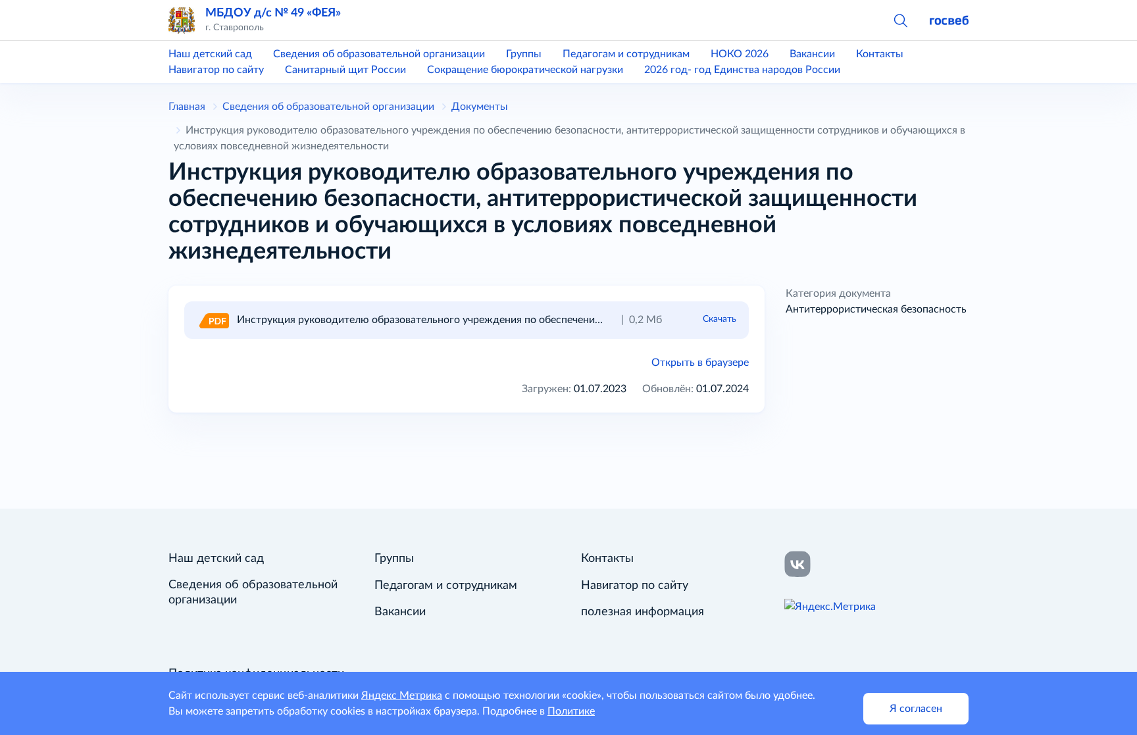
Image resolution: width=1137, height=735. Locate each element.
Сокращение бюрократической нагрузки (525, 69)
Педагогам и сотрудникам (626, 54)
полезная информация (642, 612)
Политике (571, 711)
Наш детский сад (210, 54)
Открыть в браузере (700, 362)
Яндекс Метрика (401, 695)
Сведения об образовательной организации (379, 54)
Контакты (879, 54)
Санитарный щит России (345, 69)
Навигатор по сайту (216, 69)
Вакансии (812, 54)
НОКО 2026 (740, 54)
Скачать (719, 319)
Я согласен (916, 708)
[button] (900, 19)
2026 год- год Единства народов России (742, 69)
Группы (524, 54)
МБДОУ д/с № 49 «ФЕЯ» (273, 12)
